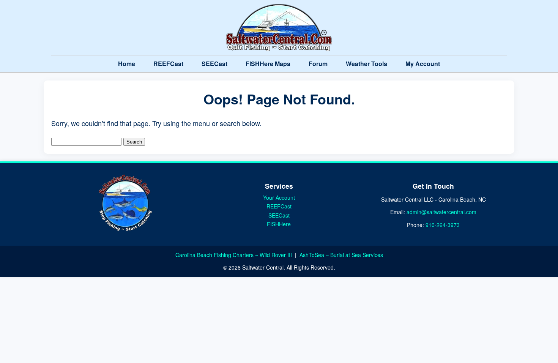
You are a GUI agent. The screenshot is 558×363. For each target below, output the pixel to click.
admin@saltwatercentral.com (441, 212)
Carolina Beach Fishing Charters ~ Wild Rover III (234, 255)
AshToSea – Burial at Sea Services (341, 255)
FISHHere (279, 224)
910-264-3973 (443, 225)
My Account (422, 63)
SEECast (214, 63)
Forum (318, 63)
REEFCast (168, 63)
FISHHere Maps (268, 63)
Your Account (279, 197)
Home (126, 63)
